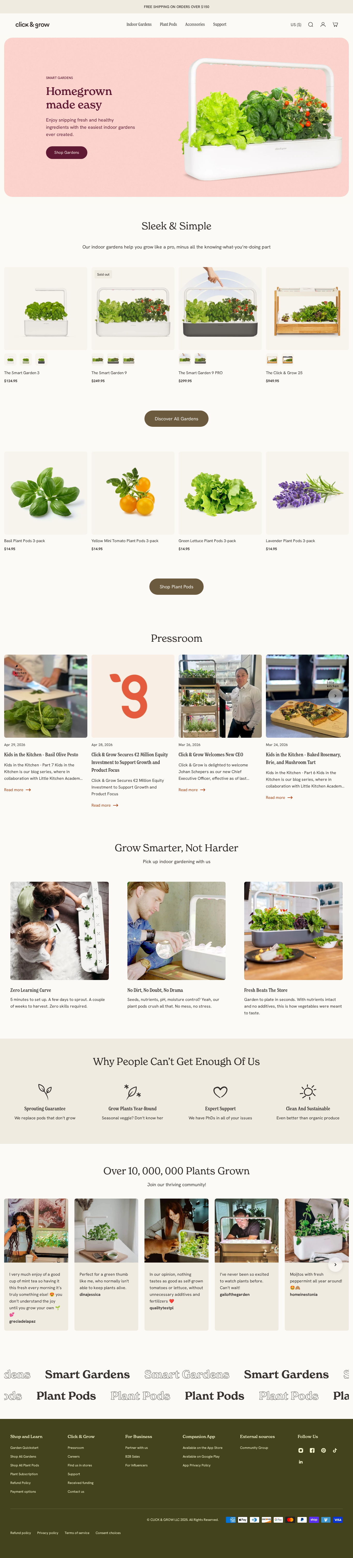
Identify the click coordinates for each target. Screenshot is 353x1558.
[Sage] (26, 359)
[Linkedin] (300, 1461)
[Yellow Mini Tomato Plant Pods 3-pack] (133, 493)
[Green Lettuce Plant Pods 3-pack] (220, 493)
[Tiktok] (335, 1450)
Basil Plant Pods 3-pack (24, 540)
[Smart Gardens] (176, 1374)
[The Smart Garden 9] (133, 308)
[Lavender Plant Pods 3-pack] (307, 493)
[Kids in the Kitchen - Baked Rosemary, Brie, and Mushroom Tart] (307, 728)
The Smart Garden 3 (22, 372)
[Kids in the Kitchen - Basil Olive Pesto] (45, 724)
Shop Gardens (66, 152)
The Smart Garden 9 (109, 372)
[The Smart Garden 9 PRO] (220, 308)
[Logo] (32, 24)
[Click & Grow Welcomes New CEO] (220, 724)
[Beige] (128, 359)
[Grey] (41, 359)
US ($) (296, 24)
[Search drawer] (310, 24)
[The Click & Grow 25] (307, 308)
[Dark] (287, 359)
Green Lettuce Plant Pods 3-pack (207, 540)
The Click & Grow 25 (284, 372)
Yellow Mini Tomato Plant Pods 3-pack (124, 540)
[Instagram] (300, 1450)
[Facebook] (312, 1450)
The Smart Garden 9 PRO (201, 372)
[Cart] (335, 24)
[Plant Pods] (176, 1396)
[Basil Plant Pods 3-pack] (45, 493)
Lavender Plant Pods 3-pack (290, 540)
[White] (10, 359)
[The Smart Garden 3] (45, 308)
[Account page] (323, 24)
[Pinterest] (323, 1450)
